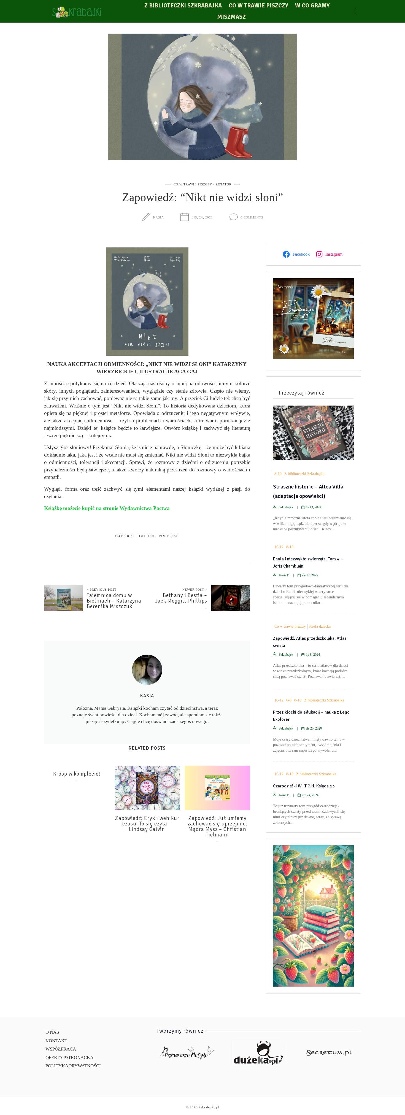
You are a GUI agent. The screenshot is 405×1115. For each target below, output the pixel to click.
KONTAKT (56, 1040)
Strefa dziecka (320, 626)
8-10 (278, 474)
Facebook (124, 536)
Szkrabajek (286, 507)
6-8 (288, 700)
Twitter (146, 536)
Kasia (158, 217)
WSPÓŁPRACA (60, 1049)
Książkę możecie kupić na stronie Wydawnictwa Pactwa (107, 508)
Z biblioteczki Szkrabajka (183, 5)
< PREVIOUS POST (102, 589)
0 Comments (252, 217)
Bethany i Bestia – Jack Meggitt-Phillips (181, 598)
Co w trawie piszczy (258, 5)
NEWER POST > (194, 589)
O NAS (52, 1032)
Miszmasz (231, 16)
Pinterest (168, 536)
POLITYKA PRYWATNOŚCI (73, 1065)
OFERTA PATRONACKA (69, 1057)
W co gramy (312, 5)
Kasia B (284, 575)
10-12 (279, 547)
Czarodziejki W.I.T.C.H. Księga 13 (304, 786)
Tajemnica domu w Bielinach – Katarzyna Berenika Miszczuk (114, 601)
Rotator (223, 184)
